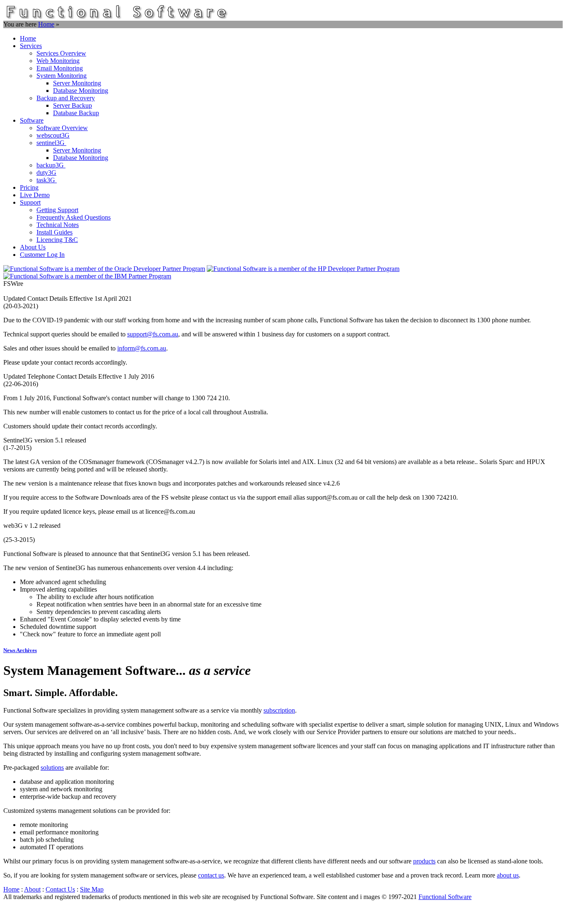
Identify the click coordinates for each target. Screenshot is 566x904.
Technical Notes (57, 224)
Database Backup (76, 112)
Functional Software (445, 896)
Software (32, 120)
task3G (46, 180)
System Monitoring (61, 75)
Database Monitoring (80, 90)
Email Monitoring (59, 68)
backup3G (50, 165)
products (424, 861)
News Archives (20, 650)
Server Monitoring (77, 83)
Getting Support (57, 209)
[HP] (303, 268)
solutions (52, 767)
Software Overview (62, 127)
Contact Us (60, 889)
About (32, 889)
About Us (33, 247)
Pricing (29, 187)
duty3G (46, 172)
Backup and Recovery (65, 98)
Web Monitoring (58, 60)
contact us (211, 875)
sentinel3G (51, 142)
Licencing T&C (57, 239)
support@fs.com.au (152, 334)
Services (31, 45)
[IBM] (87, 276)
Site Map (92, 889)
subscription (279, 710)
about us (508, 875)
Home (46, 24)
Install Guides (54, 232)
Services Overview (61, 53)
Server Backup (72, 105)
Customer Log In (42, 254)
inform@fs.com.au (141, 348)
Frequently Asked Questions (73, 217)
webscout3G (53, 135)
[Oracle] (104, 268)
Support (30, 202)
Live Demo (35, 194)
